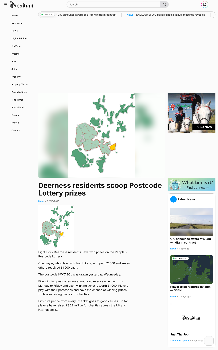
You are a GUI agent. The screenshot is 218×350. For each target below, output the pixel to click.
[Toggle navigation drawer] (6, 4)
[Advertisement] (191, 156)
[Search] (164, 4)
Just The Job (179, 334)
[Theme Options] (212, 4)
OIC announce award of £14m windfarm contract (190, 240)
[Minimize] (211, 338)
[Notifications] (204, 4)
